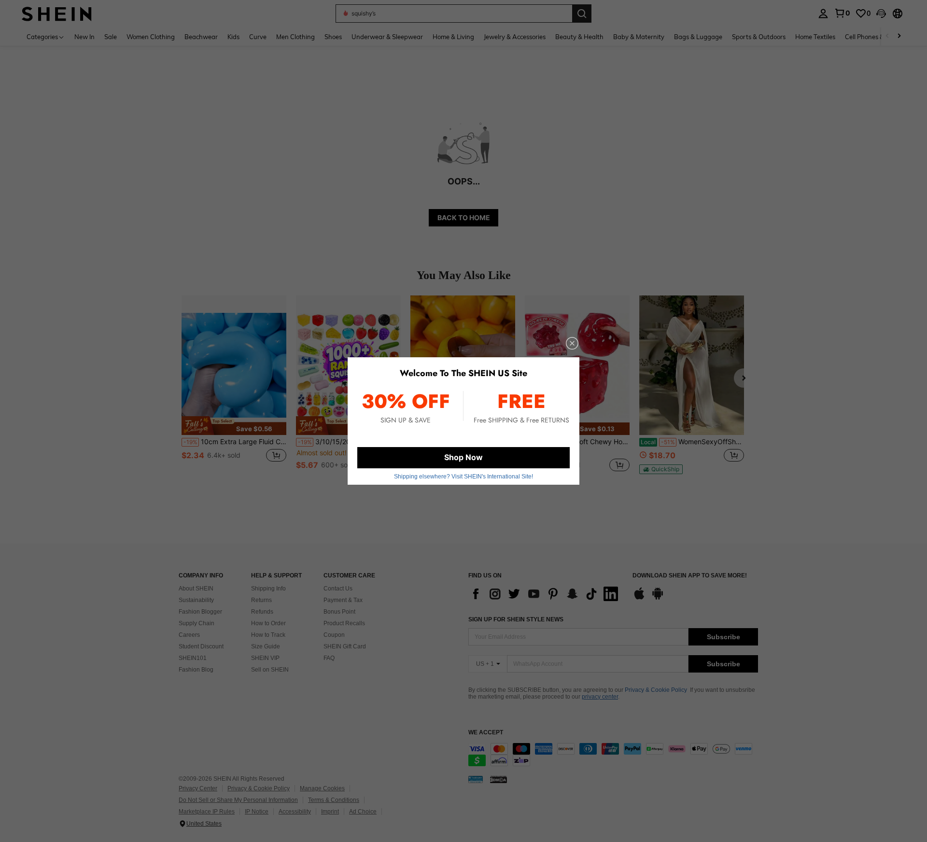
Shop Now (463, 457)
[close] (572, 343)
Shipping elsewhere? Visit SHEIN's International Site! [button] (463, 476)
